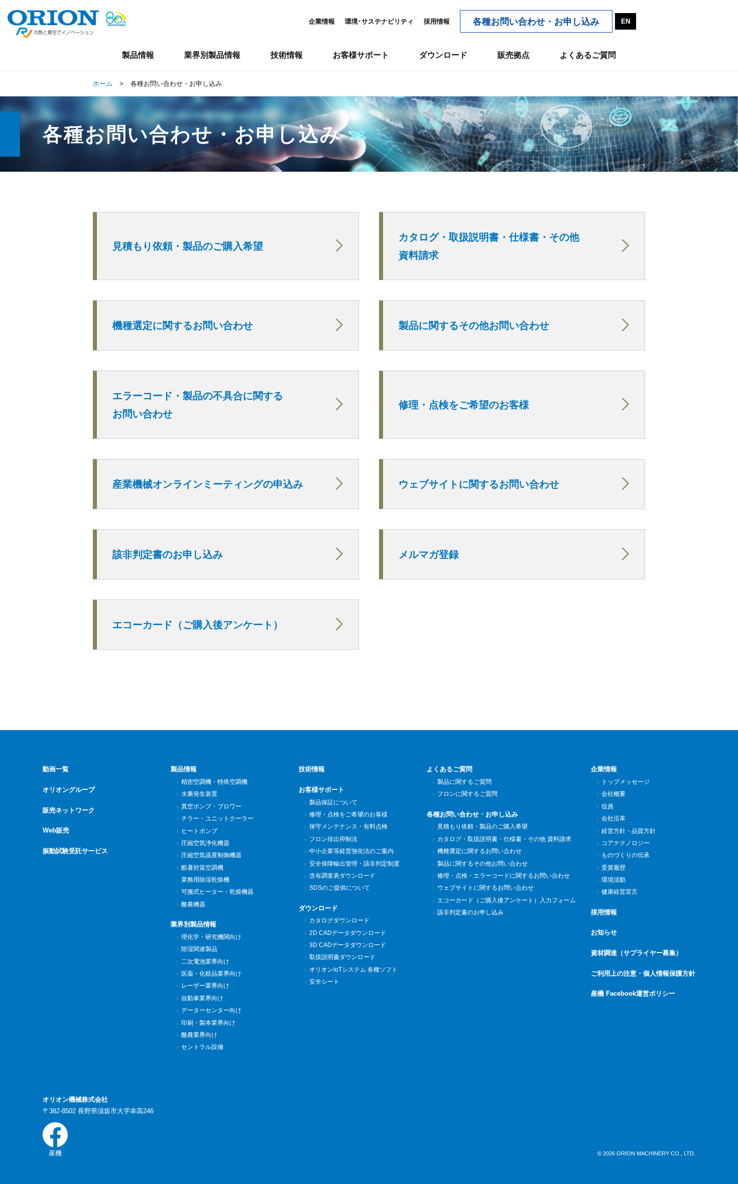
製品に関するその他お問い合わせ (482, 863)
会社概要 (613, 793)
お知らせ (604, 932)
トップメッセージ (625, 781)
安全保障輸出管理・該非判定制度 (354, 863)
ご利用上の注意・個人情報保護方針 (643, 973)
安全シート (324, 981)
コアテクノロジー (625, 843)
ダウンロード (318, 908)
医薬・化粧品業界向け (211, 973)
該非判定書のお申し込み (470, 912)
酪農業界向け (199, 1034)
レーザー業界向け (205, 985)
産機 (55, 1153)
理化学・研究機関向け (211, 936)
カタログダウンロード (339, 920)
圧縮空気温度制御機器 (211, 855)
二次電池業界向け (205, 961)
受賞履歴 (613, 867)
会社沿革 (613, 818)
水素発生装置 (199, 793)
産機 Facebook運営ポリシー (633, 993)
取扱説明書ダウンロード (342, 957)
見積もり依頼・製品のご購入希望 (482, 826)
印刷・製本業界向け (208, 1022)
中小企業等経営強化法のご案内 (351, 851)
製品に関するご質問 (464, 781)
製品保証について (333, 802)
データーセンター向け (211, 1010)
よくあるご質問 (449, 769)
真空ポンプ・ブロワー (211, 806)
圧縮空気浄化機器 (205, 843)
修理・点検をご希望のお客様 (348, 814)
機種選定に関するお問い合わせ (479, 851)
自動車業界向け (202, 998)
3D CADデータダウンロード (347, 945)
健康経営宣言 (619, 891)
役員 (607, 806)
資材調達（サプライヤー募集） (636, 953)
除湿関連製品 (199, 949)
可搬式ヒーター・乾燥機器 (217, 891)
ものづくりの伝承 (625, 855)
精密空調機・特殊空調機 (214, 781)
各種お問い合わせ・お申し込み (472, 814)
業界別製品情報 (193, 924)
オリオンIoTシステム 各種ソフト (353, 969)
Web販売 (56, 830)
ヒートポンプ (199, 831)
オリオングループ (69, 789)
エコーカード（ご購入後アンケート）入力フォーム (506, 900)
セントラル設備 (202, 1046)
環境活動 (613, 879)
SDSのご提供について (339, 887)
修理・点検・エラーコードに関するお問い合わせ (503, 875)
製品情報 (184, 769)
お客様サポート (321, 789)
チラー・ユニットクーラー (217, 818)
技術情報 (312, 769)
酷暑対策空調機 (202, 867)
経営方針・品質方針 (628, 831)
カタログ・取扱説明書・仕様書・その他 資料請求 (504, 839)
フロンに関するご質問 (467, 793)
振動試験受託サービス (75, 851)
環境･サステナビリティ (379, 21)
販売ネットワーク (69, 810)
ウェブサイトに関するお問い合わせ (485, 887)
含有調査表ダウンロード (342, 875)
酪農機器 (193, 904)
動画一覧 (56, 769)
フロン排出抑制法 (333, 839)
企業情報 (322, 21)
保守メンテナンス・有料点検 (348, 826)
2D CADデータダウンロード (347, 932)
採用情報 (437, 21)
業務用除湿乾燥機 (205, 879)
